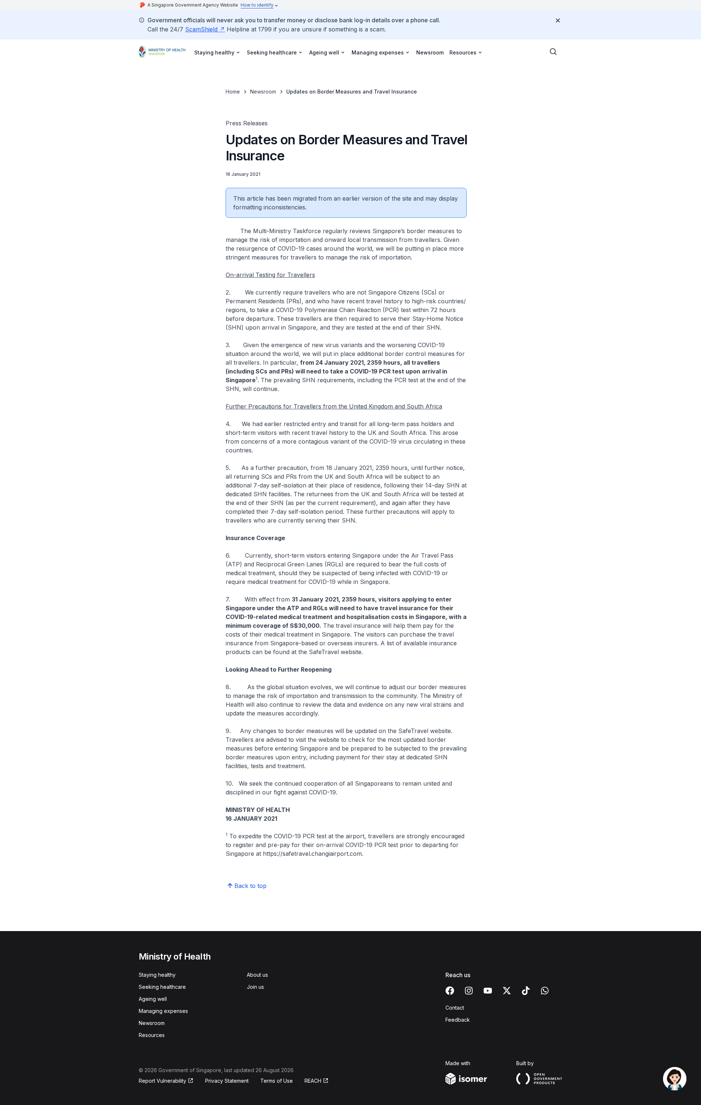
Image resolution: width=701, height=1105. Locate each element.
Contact (454, 1008)
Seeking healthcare (162, 987)
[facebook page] (449, 990)
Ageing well (153, 999)
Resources (152, 1035)
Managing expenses (163, 1011)
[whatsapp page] (544, 990)
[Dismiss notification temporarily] (558, 20)
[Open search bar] (553, 52)
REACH (312, 1081)
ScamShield (201, 29)
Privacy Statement (227, 1081)
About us (257, 975)
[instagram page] (468, 990)
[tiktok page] (525, 990)
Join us (255, 987)
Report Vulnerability (162, 1081)
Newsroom (430, 52)
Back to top (250, 885)
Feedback (457, 1020)
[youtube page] (487, 990)
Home (233, 91)
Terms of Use (276, 1081)
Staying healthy (157, 975)
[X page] (506, 990)
